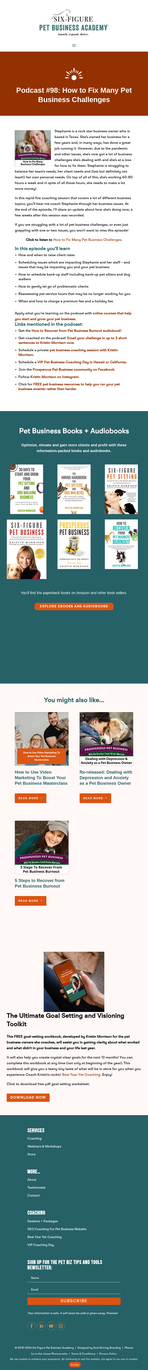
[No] (143, 1362)
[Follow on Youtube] (51, 1326)
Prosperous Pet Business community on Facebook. (74, 370)
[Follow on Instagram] (61, 1326)
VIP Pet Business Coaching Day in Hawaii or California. (82, 362)
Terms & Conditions (83, 1354)
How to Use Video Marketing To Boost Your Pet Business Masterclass (41, 778)
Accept (75, 1364)
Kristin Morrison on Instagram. (54, 377)
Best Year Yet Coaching (81, 1075)
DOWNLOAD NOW (28, 1097)
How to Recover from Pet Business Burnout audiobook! (76, 331)
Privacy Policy (108, 1354)
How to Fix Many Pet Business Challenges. (87, 240)
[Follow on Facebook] (31, 1326)
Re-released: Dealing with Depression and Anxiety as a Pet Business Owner (106, 778)
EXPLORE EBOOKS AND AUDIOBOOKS (74, 606)
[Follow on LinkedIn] (41, 1326)
